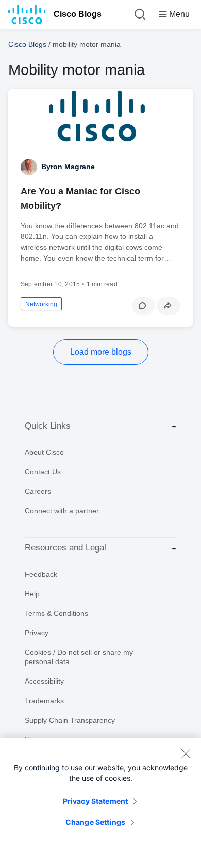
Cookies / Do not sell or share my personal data (79, 657)
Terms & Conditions (56, 613)
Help (32, 594)
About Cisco (44, 452)
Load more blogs (100, 351)
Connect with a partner (62, 511)
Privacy (36, 633)
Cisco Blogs (78, 14)
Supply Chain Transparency (70, 720)
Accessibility (44, 681)
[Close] (185, 753)
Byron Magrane (68, 166)
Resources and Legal (65, 548)
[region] (100, 792)
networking (41, 304)
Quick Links (48, 426)
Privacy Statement (95, 801)
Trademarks (44, 700)
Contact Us (43, 472)
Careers (38, 491)
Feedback (41, 574)
